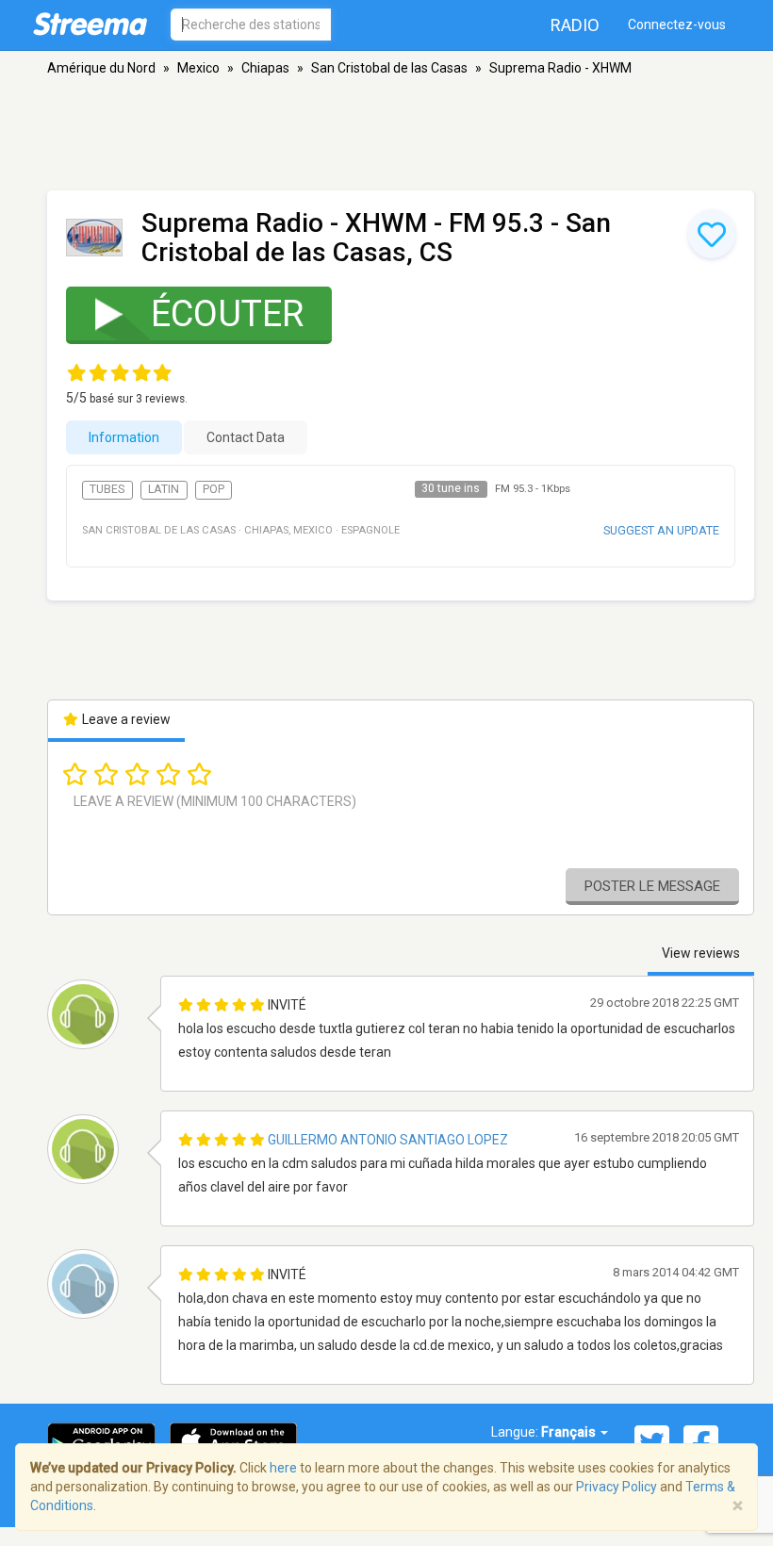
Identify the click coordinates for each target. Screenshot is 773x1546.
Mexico (198, 67)
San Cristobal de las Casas (389, 67)
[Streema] (90, 23)
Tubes (107, 489)
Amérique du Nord (101, 67)
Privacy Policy (616, 1486)
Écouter (227, 314)
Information (124, 437)
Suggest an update (661, 530)
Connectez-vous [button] (677, 24)
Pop (213, 489)
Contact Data (245, 437)
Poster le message (652, 886)
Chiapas (265, 67)
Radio (575, 25)
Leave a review (125, 719)
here (283, 1467)
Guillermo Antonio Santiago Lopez (388, 1139)
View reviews (701, 953)
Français (570, 1431)
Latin (163, 489)
